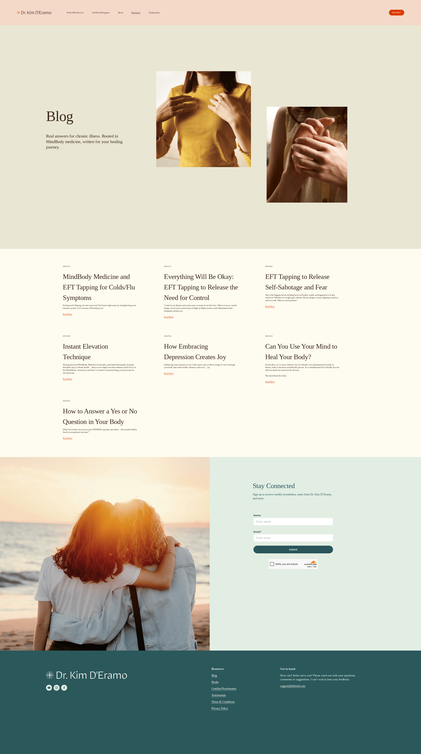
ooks (216, 682)
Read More (67, 314)
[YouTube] (49, 688)
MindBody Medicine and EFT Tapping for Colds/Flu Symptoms (99, 287)
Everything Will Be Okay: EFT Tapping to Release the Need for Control (201, 287)
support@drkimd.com (292, 686)
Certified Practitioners (223, 688)
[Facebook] (64, 688)
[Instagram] (57, 688)
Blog (214, 675)
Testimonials (154, 12)
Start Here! (396, 12)
